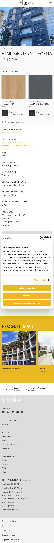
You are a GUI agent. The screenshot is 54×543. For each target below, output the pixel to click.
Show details (40, 280)
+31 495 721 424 (11, 495)
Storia (4, 440)
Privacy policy (7, 530)
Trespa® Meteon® (11, 132)
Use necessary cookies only (27, 303)
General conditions (9, 521)
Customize (25, 295)
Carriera (5, 460)
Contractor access (8, 535)
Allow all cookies (27, 288)
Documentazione (9, 444)
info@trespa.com (11, 509)
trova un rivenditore (16, 122)
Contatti (5, 464)
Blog (4, 472)
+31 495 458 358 (12, 502)
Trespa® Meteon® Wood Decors (17, 145)
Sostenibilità (7, 436)
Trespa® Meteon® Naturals (15, 142)
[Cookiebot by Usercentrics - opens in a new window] (39, 238)
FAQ (4, 468)
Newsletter (6, 448)
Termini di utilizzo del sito (11, 526)
